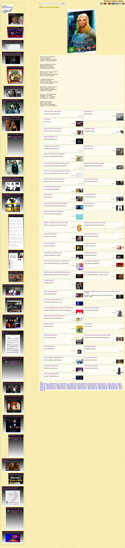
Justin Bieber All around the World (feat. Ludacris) (11, 195)
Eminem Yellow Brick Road (51, 373)
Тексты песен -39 (102, 388)
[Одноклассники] (103, 3)
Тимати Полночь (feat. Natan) (52, 111)
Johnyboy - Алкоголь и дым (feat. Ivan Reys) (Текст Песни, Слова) (11, 53)
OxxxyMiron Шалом (90, 346)
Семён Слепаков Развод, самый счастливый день (58, 307)
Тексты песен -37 (82, 388)
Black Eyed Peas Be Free (92, 234)
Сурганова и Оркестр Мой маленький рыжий (98, 335)
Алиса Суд (47, 119)
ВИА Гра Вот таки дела (15, 435)
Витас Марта (12, 14)
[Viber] (117, 3)
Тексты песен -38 (92, 388)
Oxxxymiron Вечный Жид (92, 307)
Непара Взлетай (49, 280)
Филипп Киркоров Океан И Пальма (13, 315)
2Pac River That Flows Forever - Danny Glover (57, 261)
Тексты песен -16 (112, 384)
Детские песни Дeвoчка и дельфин (54, 154)
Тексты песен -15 (101, 384)
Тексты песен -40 (113, 388)
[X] (105, 3)
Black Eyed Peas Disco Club (15, 27)
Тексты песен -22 (92, 386)
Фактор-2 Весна (48, 323)
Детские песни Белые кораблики (53, 211)
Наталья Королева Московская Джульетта (56, 163)
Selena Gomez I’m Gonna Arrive (53, 128)
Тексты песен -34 (50, 388)
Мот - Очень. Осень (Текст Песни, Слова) (11, 41)
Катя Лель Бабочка (49, 243)
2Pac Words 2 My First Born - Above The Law (97, 272)
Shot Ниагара (88, 111)
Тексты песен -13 (81, 384)
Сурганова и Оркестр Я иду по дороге (11, 101)
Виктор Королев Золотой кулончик (54, 315)
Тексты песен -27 (61, 387)
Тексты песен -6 (92, 383)
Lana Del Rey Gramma (91, 357)
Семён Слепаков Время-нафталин (13, 416)
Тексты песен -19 (61, 386)
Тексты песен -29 (82, 387)
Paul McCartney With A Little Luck (14, 396)
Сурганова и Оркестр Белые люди (13, 383)
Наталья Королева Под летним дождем (55, 203)
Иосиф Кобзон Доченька (51, 365)
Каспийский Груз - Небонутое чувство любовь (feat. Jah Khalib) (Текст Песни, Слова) (11, 179)
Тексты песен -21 (82, 386)
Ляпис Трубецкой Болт (51, 291)
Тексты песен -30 (92, 387)
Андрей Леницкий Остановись (14, 158)
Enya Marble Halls (49, 346)
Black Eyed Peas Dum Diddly (15, 67)
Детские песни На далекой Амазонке (10, 332)
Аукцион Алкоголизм (91, 252)
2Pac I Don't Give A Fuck (91, 179)
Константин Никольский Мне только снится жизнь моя (10, 488)
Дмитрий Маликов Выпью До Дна (94, 163)
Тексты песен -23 (102, 386)
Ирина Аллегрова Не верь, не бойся (95, 222)
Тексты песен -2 (54, 383)
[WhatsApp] (119, 3)
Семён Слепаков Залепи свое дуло (13, 285)
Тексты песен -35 (61, 388)
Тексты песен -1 (44, 383)
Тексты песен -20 (71, 386)
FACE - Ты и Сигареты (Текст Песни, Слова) (57, 171)
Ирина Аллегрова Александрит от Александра (12, 117)
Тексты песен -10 (50, 384)
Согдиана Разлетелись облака (14, 298)
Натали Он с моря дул (50, 234)
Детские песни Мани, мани (15, 134)
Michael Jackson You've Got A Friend (54, 179)
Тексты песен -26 (50, 387)
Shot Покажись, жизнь (50, 335)
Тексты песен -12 (70, 384)
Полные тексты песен (114, 1)
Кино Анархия (48, 194)
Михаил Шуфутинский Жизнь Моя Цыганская (57, 272)
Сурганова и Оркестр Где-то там (53, 299)
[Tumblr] (115, 3)
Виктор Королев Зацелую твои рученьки (11, 460)
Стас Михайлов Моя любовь (52, 186)
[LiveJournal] (113, 3)
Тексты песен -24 (113, 386)
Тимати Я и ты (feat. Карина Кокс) (13, 87)
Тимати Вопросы (90, 203)
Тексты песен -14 (91, 384)
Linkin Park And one (90, 194)
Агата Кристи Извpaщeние (92, 261)
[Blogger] (107, 3)
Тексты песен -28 (71, 387)
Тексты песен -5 (83, 383)
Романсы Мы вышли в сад (52, 146)
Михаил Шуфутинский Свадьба (53, 357)
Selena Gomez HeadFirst (91, 365)
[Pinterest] (123, 3)
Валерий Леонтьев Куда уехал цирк (13, 532)
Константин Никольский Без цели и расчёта (12, 358)
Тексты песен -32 (113, 387)
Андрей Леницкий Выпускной (53, 252)
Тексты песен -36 (71, 388)
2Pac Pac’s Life (89, 146)
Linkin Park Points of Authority (14, 508)
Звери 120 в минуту (90, 243)
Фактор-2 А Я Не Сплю (15, 474)
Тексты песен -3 (63, 383)
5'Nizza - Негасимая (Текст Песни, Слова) (56, 222)
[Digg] (109, 3)
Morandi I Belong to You (51, 136)
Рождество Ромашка (15, 251)
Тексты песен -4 (73, 383)
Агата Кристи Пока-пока (15, 215)
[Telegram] (121, 3)
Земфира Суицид (90, 128)
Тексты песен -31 (102, 387)
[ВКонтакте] (101, 3)
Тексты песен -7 (102, 383)
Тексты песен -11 (60, 384)
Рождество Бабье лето (15, 272)
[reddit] (111, 3)
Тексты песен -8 (112, 383)
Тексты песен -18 (50, 386)
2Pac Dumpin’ (88, 323)
